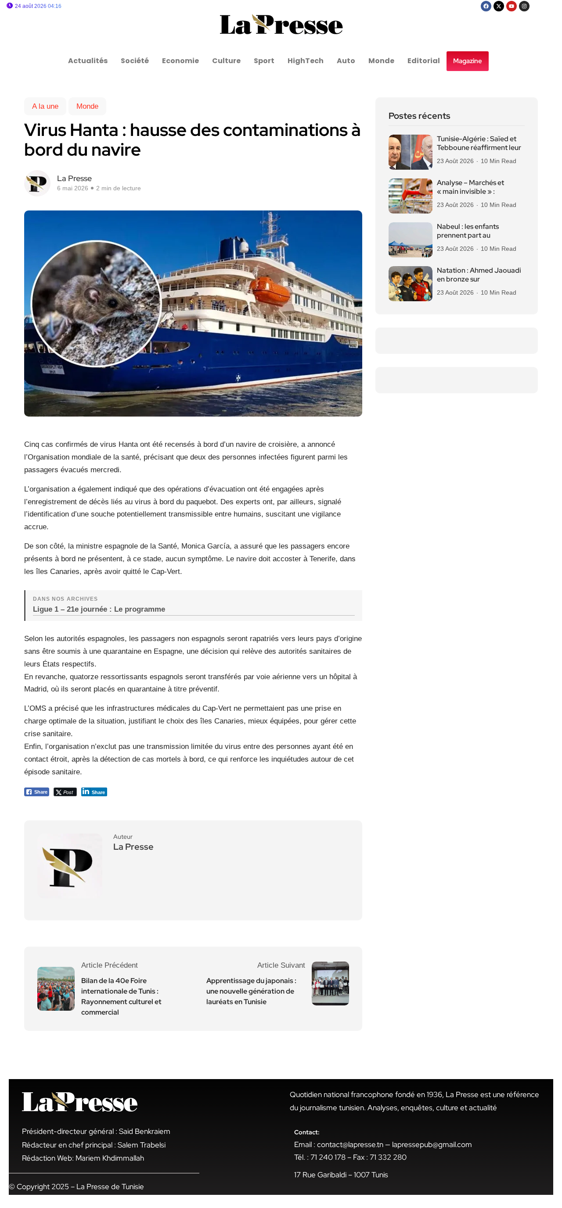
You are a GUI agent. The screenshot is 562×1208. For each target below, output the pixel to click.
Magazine (467, 61)
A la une (45, 106)
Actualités (88, 61)
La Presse (74, 178)
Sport (264, 61)
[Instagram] (524, 6)
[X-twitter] (499, 6)
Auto (346, 61)
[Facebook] (486, 6)
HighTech (306, 61)
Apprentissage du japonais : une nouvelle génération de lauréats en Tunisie (251, 991)
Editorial (423, 61)
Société (135, 61)
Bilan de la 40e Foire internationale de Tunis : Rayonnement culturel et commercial (121, 996)
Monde (381, 61)
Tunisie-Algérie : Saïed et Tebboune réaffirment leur (479, 143)
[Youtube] (511, 6)
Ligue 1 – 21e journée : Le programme (99, 609)
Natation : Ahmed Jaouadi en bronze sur (479, 275)
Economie (180, 61)
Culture (226, 61)
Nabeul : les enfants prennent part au (468, 231)
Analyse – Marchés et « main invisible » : (470, 187)
